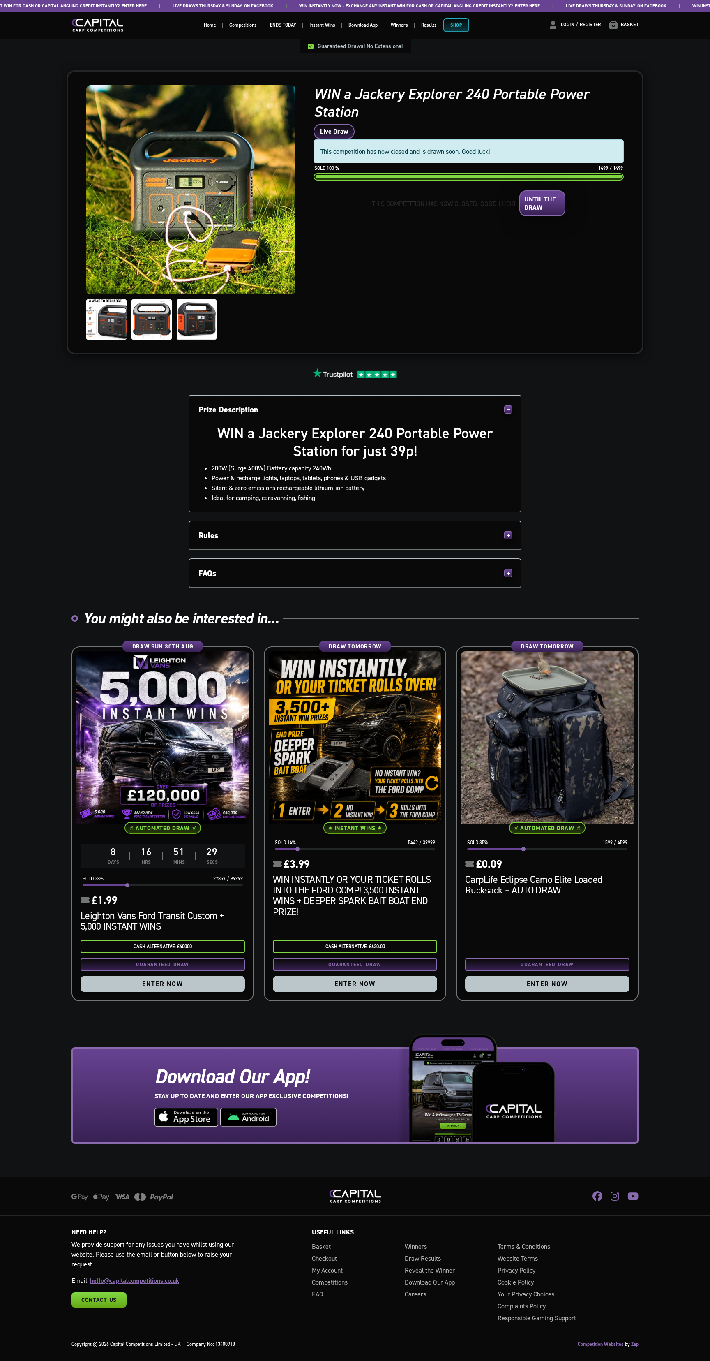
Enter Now (162, 983)
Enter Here (95, 6)
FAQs (207, 573)
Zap (635, 1344)
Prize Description (228, 409)
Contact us (99, 1299)
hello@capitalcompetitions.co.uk (134, 1280)
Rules (208, 535)
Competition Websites (601, 1344)
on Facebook (220, 6)
